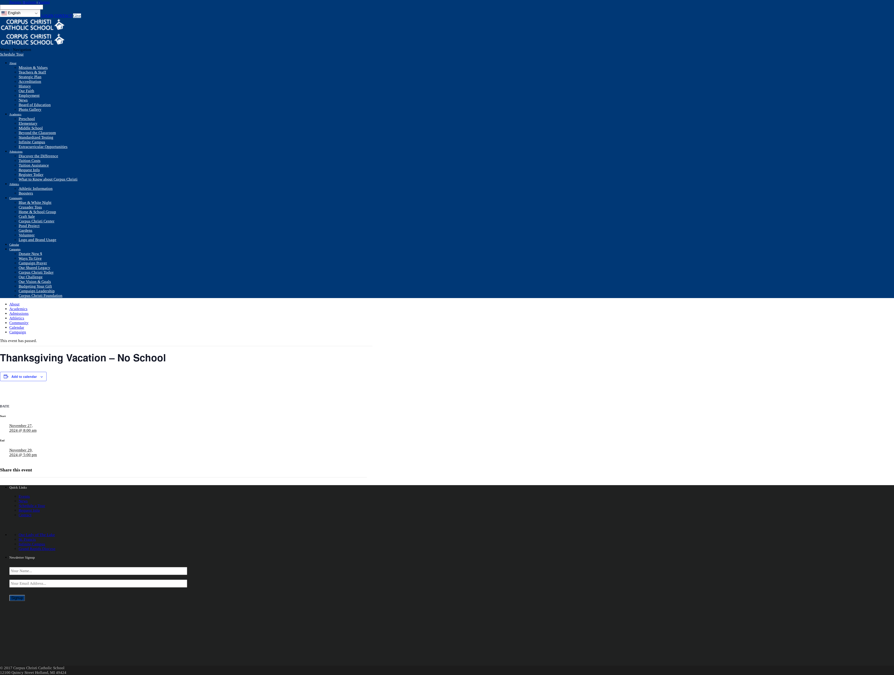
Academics (15, 114)
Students (29, 2)
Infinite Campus (32, 142)
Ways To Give (30, 258)
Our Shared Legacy (34, 267)
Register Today (31, 174)
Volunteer (27, 235)
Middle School (31, 128)
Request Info (29, 170)
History (25, 86)
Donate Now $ (30, 254)
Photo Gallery (30, 109)
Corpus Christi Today (36, 272)
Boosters (26, 193)
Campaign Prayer (33, 263)
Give (77, 15)
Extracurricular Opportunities (43, 146)
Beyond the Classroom (37, 133)
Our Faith (26, 91)
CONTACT (63, 15)
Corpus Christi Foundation (40, 295)
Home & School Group (37, 212)
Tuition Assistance (34, 165)
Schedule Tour (12, 54)
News (23, 100)
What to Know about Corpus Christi (48, 179)
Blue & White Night (35, 202)
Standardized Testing (36, 137)
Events (24, 496)
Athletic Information (36, 188)
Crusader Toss (30, 207)
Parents (15, 2)
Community (15, 198)
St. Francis (27, 539)
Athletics (14, 184)
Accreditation (30, 81)
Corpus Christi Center (36, 221)
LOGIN (47, 15)
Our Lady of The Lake (37, 535)
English (13, 13)
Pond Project (29, 226)
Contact (25, 515)
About (12, 63)
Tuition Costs (30, 160)
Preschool (27, 119)
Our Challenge (31, 277)
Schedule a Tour (32, 506)
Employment (29, 95)
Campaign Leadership (37, 291)
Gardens (25, 230)
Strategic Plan (30, 77)
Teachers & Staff (32, 72)
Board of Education (35, 105)
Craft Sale (27, 216)
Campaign (14, 249)
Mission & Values (33, 67)
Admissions (16, 151)
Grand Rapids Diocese (37, 549)
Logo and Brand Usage (37, 240)
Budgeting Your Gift (35, 286)
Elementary (28, 123)
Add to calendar (24, 376)
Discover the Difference (38, 156)
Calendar (14, 244)
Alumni (43, 2)
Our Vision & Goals (35, 281)
